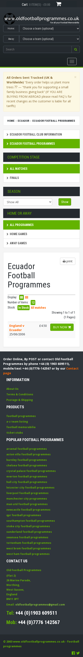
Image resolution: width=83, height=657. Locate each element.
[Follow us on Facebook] (73, 653)
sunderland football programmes (29, 532)
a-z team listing (17, 421)
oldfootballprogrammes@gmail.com (40, 604)
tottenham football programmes (28, 543)
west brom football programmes (28, 548)
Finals (14, 178)
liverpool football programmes (27, 493)
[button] (76, 49)
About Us (12, 389)
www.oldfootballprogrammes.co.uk (39, 641)
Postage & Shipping (19, 400)
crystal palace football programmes (31, 471)
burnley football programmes (26, 460)
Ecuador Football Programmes (32, 143)
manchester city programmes (26, 498)
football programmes (21, 416)
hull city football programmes (26, 482)
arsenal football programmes (26, 449)
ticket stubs (14, 432)
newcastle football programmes (28, 509)
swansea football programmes (27, 537)
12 (32, 302)
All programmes (22, 225)
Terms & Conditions (19, 394)
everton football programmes (26, 476)
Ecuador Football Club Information (36, 134)
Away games (18, 243)
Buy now (60, 327)
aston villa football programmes (28, 454)
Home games (18, 234)
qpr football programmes (23, 515)
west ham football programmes (28, 554)
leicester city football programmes (30, 487)
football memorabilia (21, 427)
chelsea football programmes (26, 465)
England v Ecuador (16, 328)
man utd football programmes (27, 504)
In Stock (23, 307)
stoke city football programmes (28, 526)
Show (64, 202)
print (69, 261)
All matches (18, 168)
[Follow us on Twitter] (78, 653)
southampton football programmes (30, 521)
